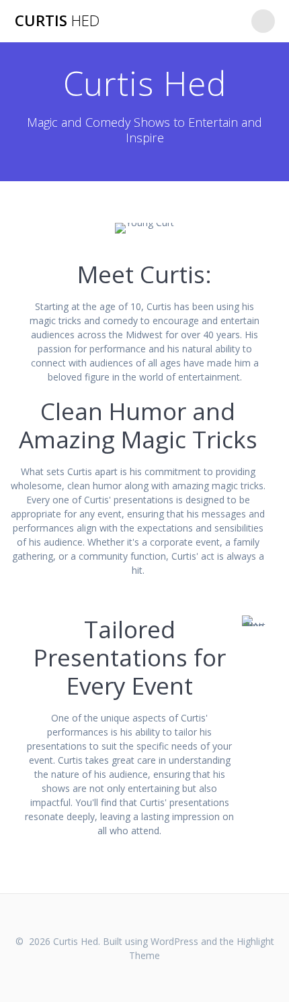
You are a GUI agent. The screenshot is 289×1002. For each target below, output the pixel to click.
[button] (144, 228)
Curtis (57, 20)
